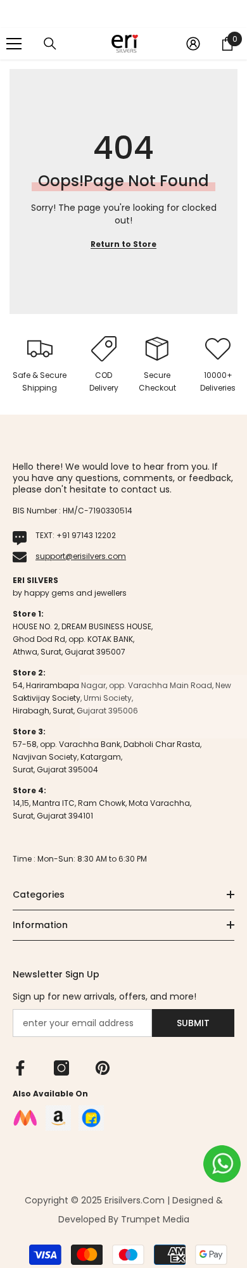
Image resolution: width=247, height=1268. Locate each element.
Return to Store (123, 244)
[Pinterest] (102, 1068)
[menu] (14, 43)
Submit (193, 1023)
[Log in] (193, 43)
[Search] (50, 43)
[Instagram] (61, 1068)
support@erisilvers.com (80, 556)
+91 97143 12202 (86, 535)
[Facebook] (20, 1068)
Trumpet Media (155, 1219)
